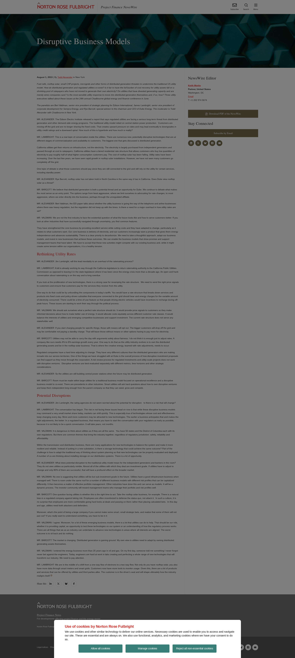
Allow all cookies (100, 648)
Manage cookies (147, 648)
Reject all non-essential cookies (194, 648)
